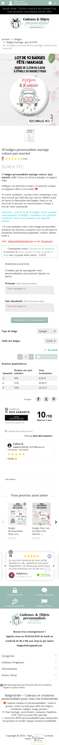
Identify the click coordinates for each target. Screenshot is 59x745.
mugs (35, 709)
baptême (52, 712)
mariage (15, 712)
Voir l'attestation (16, 418)
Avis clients (10, 479)
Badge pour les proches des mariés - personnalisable (41, 532)
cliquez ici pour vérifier (14, 687)
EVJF (13, 714)
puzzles (43, 709)
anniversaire (27, 712)
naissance (41, 712)
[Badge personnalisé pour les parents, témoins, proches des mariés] (17, 514)
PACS (20, 714)
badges (27, 709)
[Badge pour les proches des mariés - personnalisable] (41, 514)
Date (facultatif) (24, 301)
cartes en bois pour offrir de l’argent (33, 706)
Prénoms (21, 283)
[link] (38, 399)
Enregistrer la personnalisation (29, 320)
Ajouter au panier (48, 357)
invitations (16, 709)
